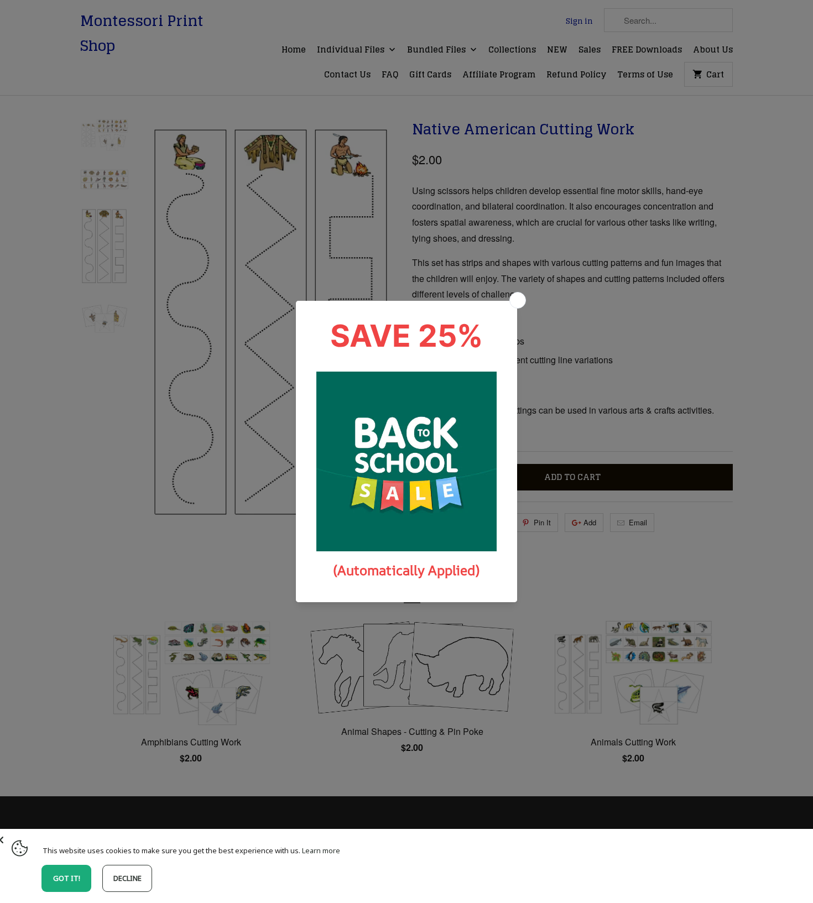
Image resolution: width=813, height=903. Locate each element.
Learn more (321, 850)
